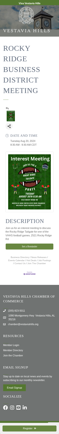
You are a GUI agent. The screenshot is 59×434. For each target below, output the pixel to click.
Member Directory (13, 350)
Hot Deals (31, 260)
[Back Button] (7, 108)
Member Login (11, 345)
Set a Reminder (29, 246)
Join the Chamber (13, 355)
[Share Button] (9, 126)
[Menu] (52, 47)
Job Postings (44, 260)
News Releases (39, 257)
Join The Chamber (36, 263)
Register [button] (27, 428)
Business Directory (20, 257)
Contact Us (19, 263)
